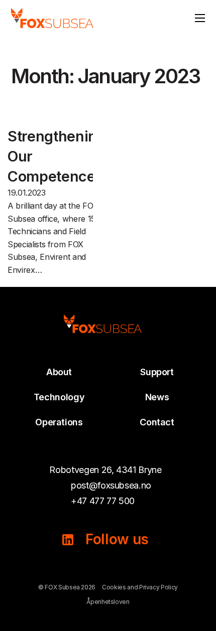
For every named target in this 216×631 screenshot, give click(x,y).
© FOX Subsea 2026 (66, 587)
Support (157, 372)
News (157, 397)
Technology (59, 397)
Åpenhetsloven (107, 601)
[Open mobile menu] (200, 18)
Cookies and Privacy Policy (140, 587)
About (59, 372)
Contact (157, 422)
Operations (59, 422)
